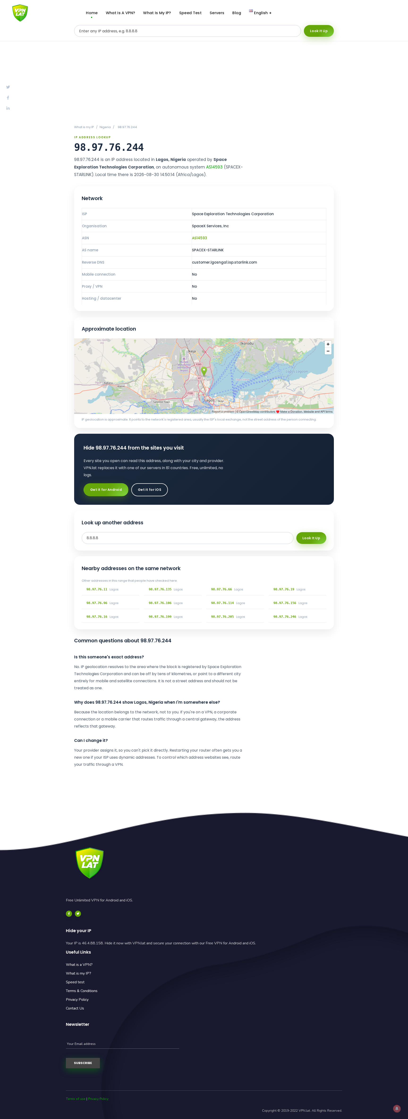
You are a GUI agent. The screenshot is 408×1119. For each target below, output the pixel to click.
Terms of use (75, 1099)
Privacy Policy (77, 999)
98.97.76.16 (96, 616)
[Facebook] (69, 914)
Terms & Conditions (82, 990)
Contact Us (75, 1008)
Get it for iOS (149, 489)
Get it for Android (106, 489)
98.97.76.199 (160, 616)
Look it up (319, 31)
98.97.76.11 (96, 589)
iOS (385, 13)
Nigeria (105, 127)
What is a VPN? (79, 964)
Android (349, 13)
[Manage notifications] (397, 1108)
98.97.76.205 (222, 616)
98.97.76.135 (160, 589)
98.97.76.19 (283, 589)
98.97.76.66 (221, 589)
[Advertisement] (204, 83)
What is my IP (84, 127)
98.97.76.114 (222, 603)
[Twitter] (78, 914)
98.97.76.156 (284, 603)
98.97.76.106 (160, 603)
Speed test (75, 982)
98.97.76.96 (96, 603)
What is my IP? (78, 973)
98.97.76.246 (284, 616)
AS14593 (214, 167)
